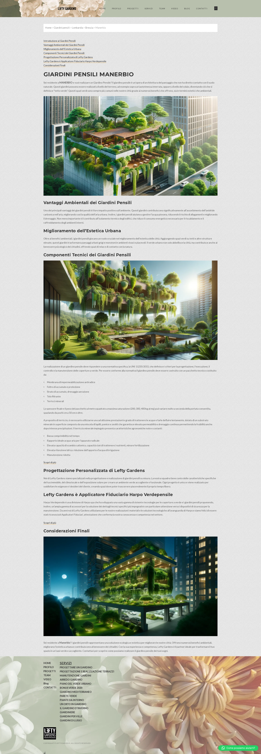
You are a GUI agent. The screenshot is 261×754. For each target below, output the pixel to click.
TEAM (162, 8)
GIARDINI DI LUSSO (71, 720)
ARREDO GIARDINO (71, 679)
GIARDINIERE (67, 712)
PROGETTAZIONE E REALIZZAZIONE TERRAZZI (87, 671)
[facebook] (208, 743)
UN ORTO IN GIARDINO (73, 704)
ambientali (205, 90)
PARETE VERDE (68, 695)
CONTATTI (201, 8)
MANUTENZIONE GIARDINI (75, 675)
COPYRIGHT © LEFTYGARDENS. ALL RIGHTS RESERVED (67, 743)
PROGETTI (133, 8)
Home (48, 27)
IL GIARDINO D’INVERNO (74, 708)
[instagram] (215, 743)
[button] (238, 748)
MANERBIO (117, 74)
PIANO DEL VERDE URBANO (75, 683)
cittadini (75, 246)
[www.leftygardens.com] (64, 9)
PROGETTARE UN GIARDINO (76, 667)
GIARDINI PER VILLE (71, 716)
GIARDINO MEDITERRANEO (76, 691)
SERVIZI (149, 8)
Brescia (89, 27)
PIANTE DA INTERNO (72, 700)
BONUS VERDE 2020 (71, 687)
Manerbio (64, 642)
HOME (103, 8)
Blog (187, 8)
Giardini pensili (62, 27)
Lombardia (77, 27)
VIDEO (174, 8)
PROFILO (116, 8)
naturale (48, 86)
